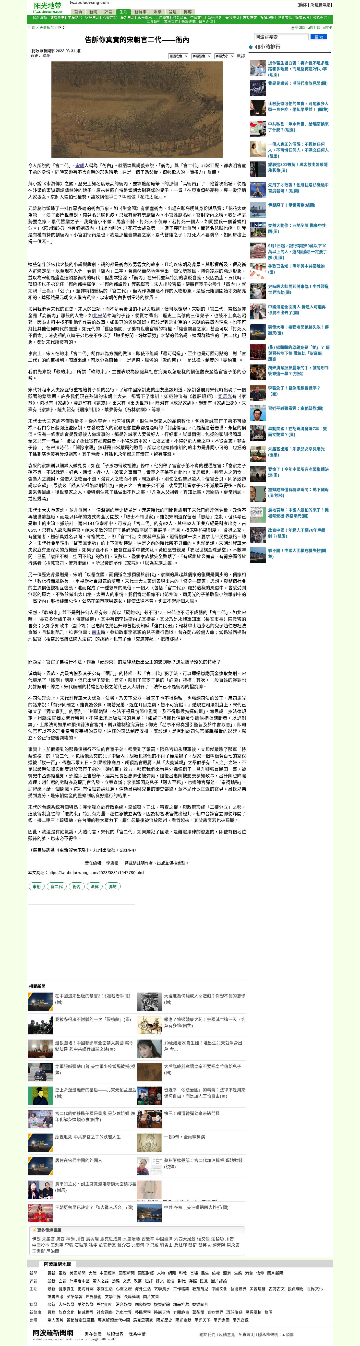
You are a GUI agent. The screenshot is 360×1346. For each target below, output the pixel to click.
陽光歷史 (164, 1320)
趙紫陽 (219, 1245)
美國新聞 (78, 1273)
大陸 (93, 1273)
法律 (95, 887)
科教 (183, 1273)
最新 (52, 1273)
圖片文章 (151, 1297)
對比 (182, 1281)
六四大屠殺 (185, 1239)
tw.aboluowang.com (89, 2)
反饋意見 (227, 1335)
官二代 (57, 887)
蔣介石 (123, 1245)
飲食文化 (67, 1312)
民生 (205, 1273)
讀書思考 (302, 17)
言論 (63, 1281)
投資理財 (267, 17)
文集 (127, 1281)
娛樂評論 (162, 1304)
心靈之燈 (110, 17)
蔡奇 (192, 1245)
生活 (124, 12)
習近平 (148, 1239)
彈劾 (113, 887)
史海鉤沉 (75, 17)
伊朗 (36, 1239)
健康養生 (57, 17)
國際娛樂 (143, 1304)
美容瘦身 (232, 17)
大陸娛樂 (67, 1304)
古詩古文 (250, 17)
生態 (238, 1273)
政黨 (138, 1281)
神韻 (70, 1239)
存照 (193, 1281)
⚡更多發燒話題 (46, 1230)
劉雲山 (166, 1245)
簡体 (303, 5)
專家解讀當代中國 (114, 1320)
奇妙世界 (215, 1312)
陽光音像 (241, 1320)
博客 (188, 12)
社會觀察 (105, 1312)
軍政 (63, 1273)
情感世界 (86, 1312)
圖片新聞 (206, 21)
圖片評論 (219, 1281)
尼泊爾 (52, 1251)
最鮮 (52, 1312)
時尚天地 (162, 1312)
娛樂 (158, 12)
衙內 (77, 887)
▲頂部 (288, 1335)
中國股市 (40, 1245)
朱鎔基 (48, 1239)
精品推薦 (181, 1304)
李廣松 (113, 863)
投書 (171, 1281)
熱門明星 (105, 1304)
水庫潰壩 (131, 1239)
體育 (227, 1273)
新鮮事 (140, 12)
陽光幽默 (183, 1320)
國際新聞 (127, 1273)
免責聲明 (247, 1335)
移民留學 (143, 1312)
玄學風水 (145, 17)
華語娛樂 (86, 1304)
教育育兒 (180, 17)
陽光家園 (222, 1320)
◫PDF (327, 28)
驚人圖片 (56, 1320)
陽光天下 (202, 1320)
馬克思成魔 (111, 1239)
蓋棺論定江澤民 (81, 1320)
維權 (216, 1273)
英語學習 (320, 17)
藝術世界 (215, 17)
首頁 (78, 12)
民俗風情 (253, 1312)
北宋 (97, 315)
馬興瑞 (92, 1239)
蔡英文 (204, 1245)
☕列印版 (298, 28)
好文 (160, 1281)
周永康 (233, 1245)
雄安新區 (107, 1245)
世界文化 (285, 17)
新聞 (93, 12)
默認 (241, 56)
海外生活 (127, 17)
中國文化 (197, 17)
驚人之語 (101, 1281)
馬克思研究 (143, 1320)
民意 (204, 1281)
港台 (249, 1273)
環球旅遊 (234, 1312)
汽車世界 (124, 1312)
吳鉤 (45, 56)
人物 (161, 1273)
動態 (116, 1281)
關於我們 (207, 1335)
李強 (69, 1245)
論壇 (173, 12)
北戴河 (138, 1245)
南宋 (96, 632)
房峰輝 (180, 1245)
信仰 (260, 1273)
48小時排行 (267, 47)
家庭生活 (92, 17)
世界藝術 (153, 21)
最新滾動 (40, 17)
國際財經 (146, 1273)
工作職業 (162, 17)
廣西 (60, 1239)
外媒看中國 (80, 1281)
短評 (149, 1281)
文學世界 (171, 21)
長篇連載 (188, 21)
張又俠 (203, 1239)
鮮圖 (268, 1312)
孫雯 (93, 1245)
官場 (194, 1273)
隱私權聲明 (268, 1335)
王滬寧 (57, 1245)
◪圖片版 (314, 28)
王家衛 (38, 1251)
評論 (108, 12)
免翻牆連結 (320, 5)
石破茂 (81, 1245)
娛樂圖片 (200, 1304)
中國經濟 (164, 1239)
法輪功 (217, 1239)
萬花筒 (198, 1312)
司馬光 (225, 396)
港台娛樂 (124, 1304)
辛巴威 (152, 1245)
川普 (80, 1239)
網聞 (172, 1273)
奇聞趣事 (181, 1312)
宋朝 (79, 165)
